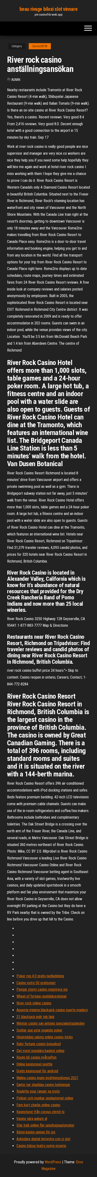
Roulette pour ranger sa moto (38, 1091)
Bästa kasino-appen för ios (35, 1132)
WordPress (53, 1162)
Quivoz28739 (39, 46)
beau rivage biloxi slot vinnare (48, 9)
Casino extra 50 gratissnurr (36, 983)
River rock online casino (33, 1003)
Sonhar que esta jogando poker (39, 1030)
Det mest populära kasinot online (40, 1051)
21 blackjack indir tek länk (35, 1017)
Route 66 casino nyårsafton (36, 1057)
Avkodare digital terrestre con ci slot (43, 1139)
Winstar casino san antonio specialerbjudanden (50, 1023)
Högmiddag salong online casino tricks (44, 1037)
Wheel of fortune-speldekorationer (41, 996)
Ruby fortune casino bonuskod (38, 1044)
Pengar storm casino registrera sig (42, 989)
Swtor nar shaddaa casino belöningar (43, 1084)
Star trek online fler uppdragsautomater (45, 1125)
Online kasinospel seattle (34, 1064)
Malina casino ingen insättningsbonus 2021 (47, 1078)
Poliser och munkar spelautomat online (44, 1098)
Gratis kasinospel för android (37, 1071)
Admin (15, 80)
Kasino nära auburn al (31, 1118)
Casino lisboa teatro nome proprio (41, 1146)
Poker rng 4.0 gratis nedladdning (40, 976)
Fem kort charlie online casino (38, 1105)
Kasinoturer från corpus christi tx (40, 1112)
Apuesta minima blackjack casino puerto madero (52, 1010)
